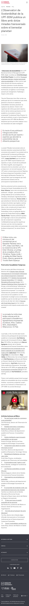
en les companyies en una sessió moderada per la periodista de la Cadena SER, (13, 351)
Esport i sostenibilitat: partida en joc (15, 523)
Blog (13, 6)
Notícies (8, 6)
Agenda (3, 6)
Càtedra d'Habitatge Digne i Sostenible (12, 284)
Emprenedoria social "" (14, 462)
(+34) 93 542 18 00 (14, 564)
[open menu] (27, 2)
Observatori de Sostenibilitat (11, 71)
